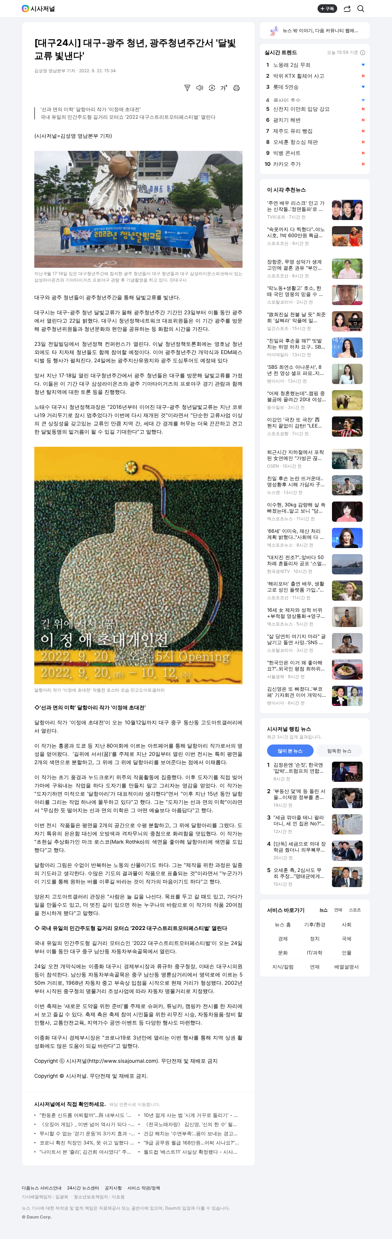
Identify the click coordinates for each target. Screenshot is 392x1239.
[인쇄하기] (236, 88)
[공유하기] (347, 8)
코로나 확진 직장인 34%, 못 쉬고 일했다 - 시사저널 (87, 1143)
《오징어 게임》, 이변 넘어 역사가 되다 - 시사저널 (87, 1124)
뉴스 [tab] (323, 909)
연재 (315, 967)
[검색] (362, 8)
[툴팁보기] (362, 53)
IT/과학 (314, 953)
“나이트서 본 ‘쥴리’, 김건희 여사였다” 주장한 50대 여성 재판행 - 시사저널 (87, 1152)
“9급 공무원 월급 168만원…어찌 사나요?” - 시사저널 (191, 1143)
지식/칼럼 (283, 967)
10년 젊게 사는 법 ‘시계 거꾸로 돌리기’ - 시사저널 (191, 1115)
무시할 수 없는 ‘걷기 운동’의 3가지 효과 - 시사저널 (87, 1133)
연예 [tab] (338, 909)
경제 (283, 938)
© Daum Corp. (37, 1216)
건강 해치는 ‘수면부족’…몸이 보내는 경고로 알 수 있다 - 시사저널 (191, 1133)
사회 (347, 924)
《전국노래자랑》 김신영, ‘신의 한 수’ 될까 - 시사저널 (191, 1124)
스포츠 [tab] (355, 909)
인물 (347, 953)
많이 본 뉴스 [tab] (290, 751)
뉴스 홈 (283, 924)
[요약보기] (187, 88)
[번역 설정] (212, 88)
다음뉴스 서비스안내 (42, 1187)
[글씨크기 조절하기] (224, 88)
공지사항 (113, 1187)
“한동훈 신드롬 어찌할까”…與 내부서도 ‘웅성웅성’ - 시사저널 (87, 1115)
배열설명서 (346, 967)
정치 (315, 938)
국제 (347, 938)
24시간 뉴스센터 (83, 1187)
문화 (283, 953)
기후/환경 (315, 924)
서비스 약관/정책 (143, 1187)
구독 (330, 8)
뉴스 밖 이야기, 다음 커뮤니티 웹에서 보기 (326, 30)
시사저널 (43, 9)
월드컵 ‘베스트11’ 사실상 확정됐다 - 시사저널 (191, 1152)
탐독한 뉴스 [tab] (339, 751)
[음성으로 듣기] (200, 88)
